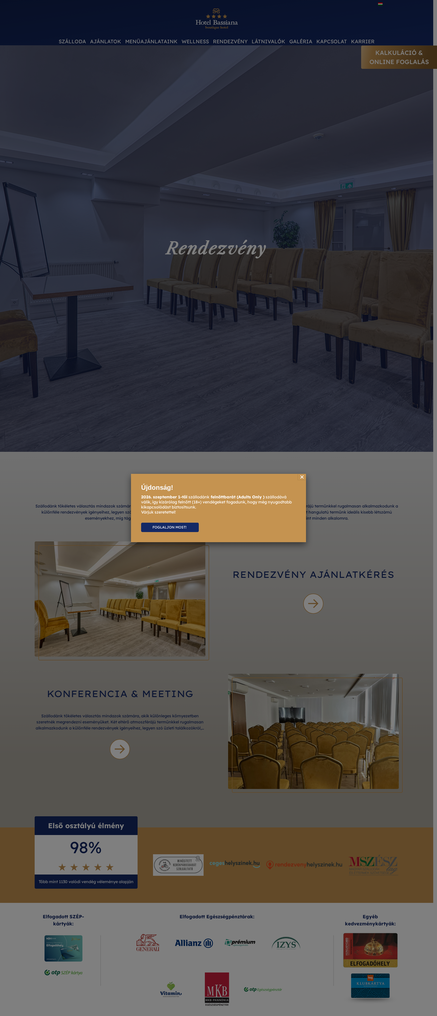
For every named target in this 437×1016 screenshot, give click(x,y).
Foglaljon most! (169, 527)
